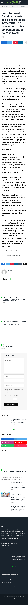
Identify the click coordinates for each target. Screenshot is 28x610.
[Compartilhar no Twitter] (9, 42)
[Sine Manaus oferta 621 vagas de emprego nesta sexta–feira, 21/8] (14, 336)
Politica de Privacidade (15, 603)
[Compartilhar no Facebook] (4, 42)
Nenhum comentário (8, 39)
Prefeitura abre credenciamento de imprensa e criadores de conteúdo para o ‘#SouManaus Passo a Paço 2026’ (14, 323)
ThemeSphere (14, 598)
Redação (8, 37)
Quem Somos (13, 601)
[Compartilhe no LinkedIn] (20, 42)
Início (3, 6)
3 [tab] (14, 430)
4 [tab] (16, 430)
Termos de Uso (21, 601)
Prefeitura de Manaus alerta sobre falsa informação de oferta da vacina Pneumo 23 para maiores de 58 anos (14, 299)
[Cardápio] (2, 2)
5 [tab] (17, 567)
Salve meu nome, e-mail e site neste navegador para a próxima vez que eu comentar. (13, 390)
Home (6, 601)
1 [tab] (12, 430)
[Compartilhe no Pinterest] (15, 42)
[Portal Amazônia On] (15, 2)
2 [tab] (13, 430)
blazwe (16, 596)
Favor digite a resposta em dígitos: (12, 395)
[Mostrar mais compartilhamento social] (25, 42)
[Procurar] (26, 2)
